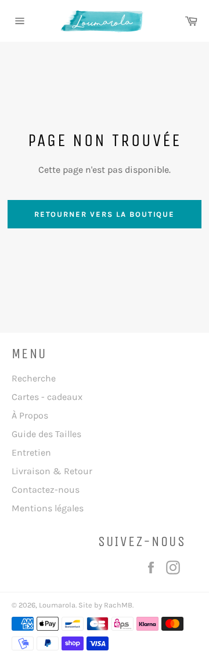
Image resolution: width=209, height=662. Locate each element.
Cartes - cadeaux (47, 396)
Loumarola (57, 605)
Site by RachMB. (105, 605)
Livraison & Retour (52, 471)
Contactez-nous (46, 489)
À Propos (30, 415)
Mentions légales (48, 508)
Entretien (31, 452)
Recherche (34, 378)
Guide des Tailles (46, 433)
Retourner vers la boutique (104, 214)
